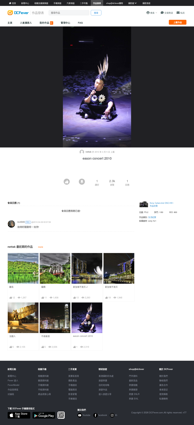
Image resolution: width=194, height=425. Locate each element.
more (40, 246)
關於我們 (163, 375)
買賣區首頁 (73, 375)
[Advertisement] (97, 170)
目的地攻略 (104, 384)
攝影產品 (72, 380)
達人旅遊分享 (105, 394)
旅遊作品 (103, 389)
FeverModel (13, 384)
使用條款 (163, 394)
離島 (11, 286)
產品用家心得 (44, 394)
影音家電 (72, 394)
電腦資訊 (72, 389)
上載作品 (177, 22)
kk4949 (21, 221)
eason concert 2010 (83, 336)
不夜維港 (45, 336)
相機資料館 (43, 375)
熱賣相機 (133, 384)
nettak (88, 151)
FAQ (80, 22)
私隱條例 (163, 398)
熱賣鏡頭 (133, 389)
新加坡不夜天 (111, 286)
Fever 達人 (13, 380)
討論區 (11, 394)
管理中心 (65, 22)
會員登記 (163, 389)
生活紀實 (152, 217)
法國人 (12, 336)
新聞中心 (12, 375)
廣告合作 (163, 384)
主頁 (10, 22)
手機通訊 (72, 384)
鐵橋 (43, 286)
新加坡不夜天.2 (80, 286)
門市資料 (133, 375)
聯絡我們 (163, 380)
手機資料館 (43, 384)
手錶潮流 (72, 398)
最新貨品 (133, 380)
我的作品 (46, 22)
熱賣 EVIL (133, 398)
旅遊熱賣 (103, 380)
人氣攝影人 (26, 22)
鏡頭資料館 (43, 380)
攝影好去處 (106, 375)
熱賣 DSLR (134, 394)
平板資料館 (43, 389)
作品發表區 (13, 389)
